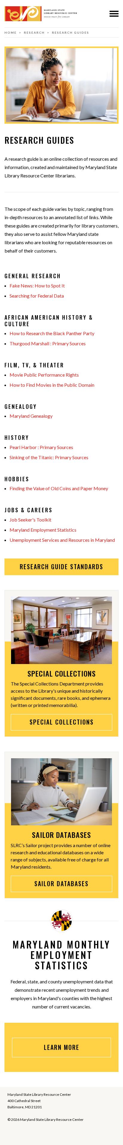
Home (10, 32)
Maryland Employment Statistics (43, 530)
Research (34, 32)
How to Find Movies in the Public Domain (52, 385)
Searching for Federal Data (37, 295)
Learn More (61, 1047)
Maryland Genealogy (31, 416)
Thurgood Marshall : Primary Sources (48, 343)
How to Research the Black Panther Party (52, 333)
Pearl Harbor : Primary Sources (41, 447)
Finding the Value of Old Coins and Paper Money (59, 488)
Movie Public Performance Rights (44, 374)
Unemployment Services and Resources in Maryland (62, 540)
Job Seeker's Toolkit (30, 519)
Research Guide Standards (61, 566)
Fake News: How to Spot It (37, 285)
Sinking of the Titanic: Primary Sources (49, 457)
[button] (114, 14)
